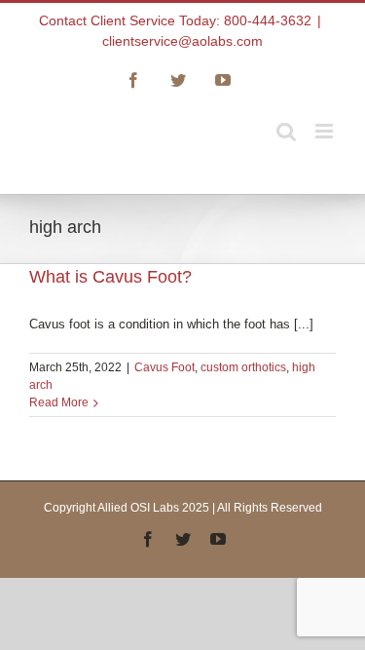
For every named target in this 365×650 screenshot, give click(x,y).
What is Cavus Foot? (110, 277)
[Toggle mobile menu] (325, 131)
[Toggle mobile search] (286, 131)
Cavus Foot (164, 367)
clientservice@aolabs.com (182, 41)
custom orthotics (243, 367)
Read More (59, 402)
